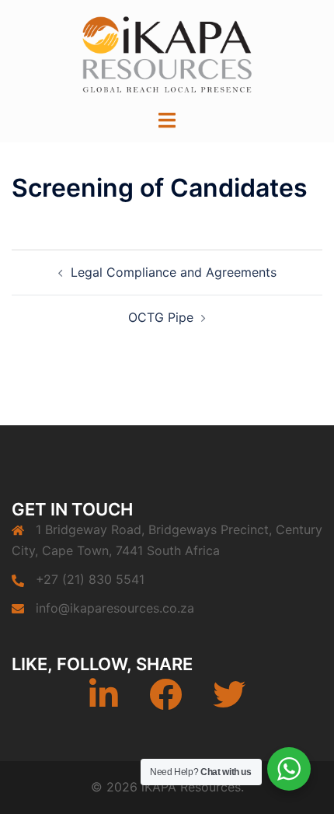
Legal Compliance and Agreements (174, 272)
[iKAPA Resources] (167, 53)
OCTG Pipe (160, 317)
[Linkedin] (103, 702)
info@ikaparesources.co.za (115, 608)
